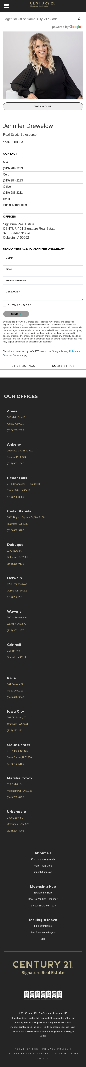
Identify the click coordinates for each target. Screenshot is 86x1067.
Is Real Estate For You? (43, 905)
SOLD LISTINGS (63, 366)
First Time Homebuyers (43, 932)
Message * (13, 291)
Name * (10, 258)
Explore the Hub (43, 892)
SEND (15, 314)
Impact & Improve (43, 872)
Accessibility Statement (29, 1054)
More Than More (43, 865)
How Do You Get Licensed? (43, 899)
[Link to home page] (43, 6)
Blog (43, 939)
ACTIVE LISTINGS (22, 366)
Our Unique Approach (43, 859)
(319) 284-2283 (13, 168)
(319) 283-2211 (13, 192)
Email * (10, 269)
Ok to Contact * (19, 305)
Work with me (43, 106)
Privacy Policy (68, 351)
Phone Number (16, 280)
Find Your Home (43, 926)
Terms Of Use (26, 1049)
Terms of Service (12, 355)
